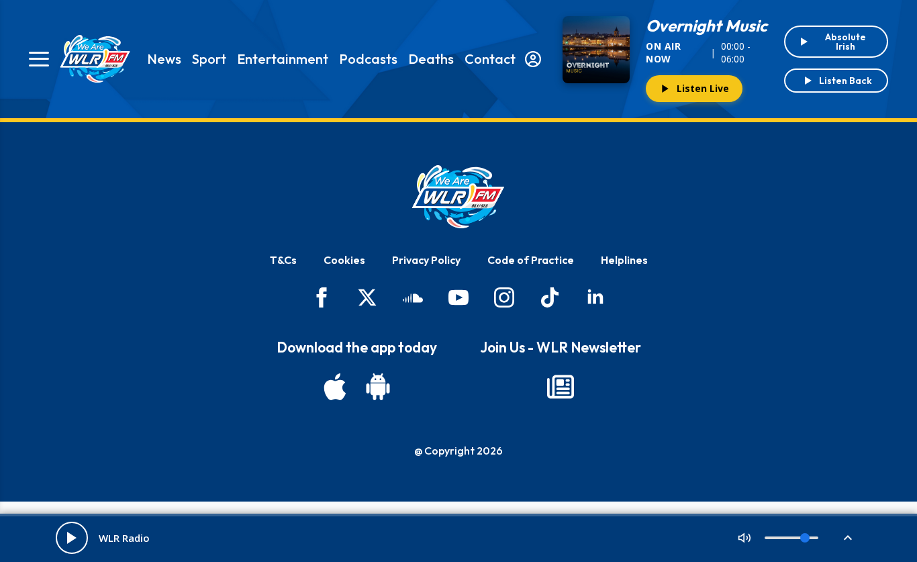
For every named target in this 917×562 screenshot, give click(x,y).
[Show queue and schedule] (847, 537)
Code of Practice (530, 260)
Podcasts (368, 58)
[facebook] (321, 297)
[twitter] (367, 297)
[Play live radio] (72, 538)
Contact (490, 58)
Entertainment (282, 58)
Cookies (344, 260)
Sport (209, 58)
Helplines (624, 260)
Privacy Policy (426, 260)
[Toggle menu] (39, 59)
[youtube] (458, 297)
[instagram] (504, 297)
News (164, 58)
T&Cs (283, 260)
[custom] (413, 297)
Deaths (431, 58)
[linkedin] (595, 297)
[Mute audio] (744, 538)
